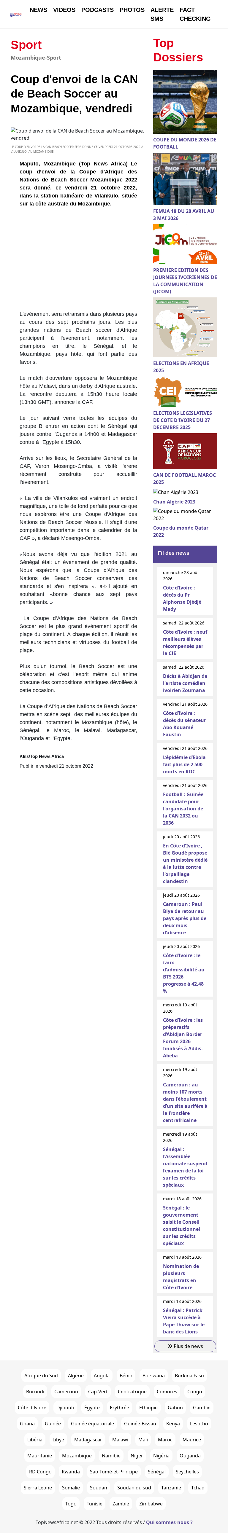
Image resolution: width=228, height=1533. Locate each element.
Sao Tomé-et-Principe (114, 1471)
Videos (64, 10)
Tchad (198, 1487)
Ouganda (190, 1455)
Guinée (53, 1423)
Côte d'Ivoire (32, 1407)
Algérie (76, 1375)
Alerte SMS (162, 14)
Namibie (111, 1455)
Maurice (192, 1439)
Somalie (71, 1487)
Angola (102, 1375)
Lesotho (199, 1423)
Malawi (120, 1439)
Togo (71, 1503)
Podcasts (97, 10)
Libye (58, 1439)
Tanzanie (171, 1487)
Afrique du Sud (41, 1375)
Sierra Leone (38, 1487)
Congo (194, 1391)
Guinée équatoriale (92, 1423)
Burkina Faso (189, 1375)
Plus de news (187, 1346)
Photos (132, 10)
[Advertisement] (78, 261)
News (38, 10)
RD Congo (40, 1471)
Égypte (92, 1407)
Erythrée (119, 1407)
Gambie (201, 1407)
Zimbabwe (151, 1503)
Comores (167, 1391)
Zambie (121, 1503)
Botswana (153, 1375)
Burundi (35, 1391)
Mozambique (77, 1455)
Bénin (126, 1375)
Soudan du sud (134, 1487)
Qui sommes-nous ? (169, 1522)
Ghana (27, 1423)
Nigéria (161, 1455)
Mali (143, 1439)
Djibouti (65, 1407)
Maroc (165, 1439)
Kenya (173, 1423)
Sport (26, 44)
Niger (137, 1455)
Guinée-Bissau (140, 1423)
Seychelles (187, 1471)
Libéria (34, 1439)
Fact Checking (195, 14)
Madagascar (88, 1439)
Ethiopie (148, 1407)
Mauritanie (39, 1455)
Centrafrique (132, 1391)
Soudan (98, 1487)
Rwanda (71, 1471)
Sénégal (157, 1471)
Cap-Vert (98, 1391)
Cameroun (66, 1391)
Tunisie (94, 1503)
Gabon (175, 1407)
